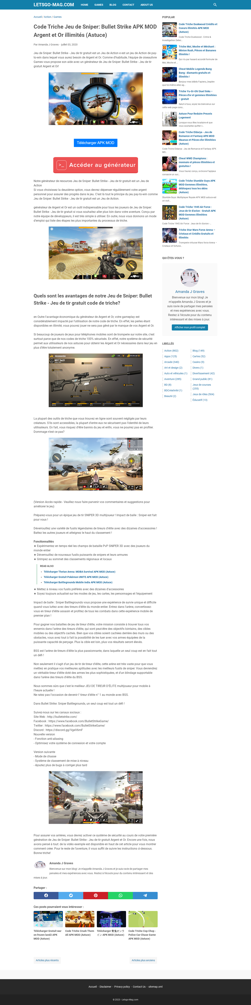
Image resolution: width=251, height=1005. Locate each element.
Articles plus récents (47, 960)
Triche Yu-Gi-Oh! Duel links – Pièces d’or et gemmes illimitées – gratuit (198, 95)
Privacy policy (122, 986)
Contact (128, 4)
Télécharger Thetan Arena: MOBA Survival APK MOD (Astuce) (79, 571)
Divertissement (204, 373)
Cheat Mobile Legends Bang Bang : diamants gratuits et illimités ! (195, 72)
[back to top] (243, 996)
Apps (170, 356)
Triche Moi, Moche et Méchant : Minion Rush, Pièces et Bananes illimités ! (197, 50)
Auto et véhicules (175, 373)
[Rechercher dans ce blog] (215, 5)
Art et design (173, 367)
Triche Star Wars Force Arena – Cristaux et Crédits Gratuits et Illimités (197, 233)
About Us (147, 4)
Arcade (171, 362)
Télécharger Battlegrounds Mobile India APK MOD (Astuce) (78, 582)
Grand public (202, 379)
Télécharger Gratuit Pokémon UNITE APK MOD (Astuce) (76, 577)
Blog (113, 4)
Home (84, 4)
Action (171, 350)
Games (98, 4)
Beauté (170, 396)
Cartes (199, 356)
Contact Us (139, 986)
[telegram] (145, 895)
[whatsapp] (120, 895)
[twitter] (70, 895)
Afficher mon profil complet (190, 327)
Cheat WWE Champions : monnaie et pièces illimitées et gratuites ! (197, 162)
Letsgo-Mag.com (54, 4)
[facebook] (46, 895)
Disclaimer (105, 986)
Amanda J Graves (190, 291)
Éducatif (200, 399)
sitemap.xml (155, 986)
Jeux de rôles (203, 394)
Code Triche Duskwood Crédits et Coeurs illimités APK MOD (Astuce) (198, 28)
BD (167, 384)
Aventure (172, 379)
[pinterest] (95, 895)
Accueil (93, 986)
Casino (198, 362)
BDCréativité (173, 390)
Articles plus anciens (143, 960)
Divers (198, 367)
